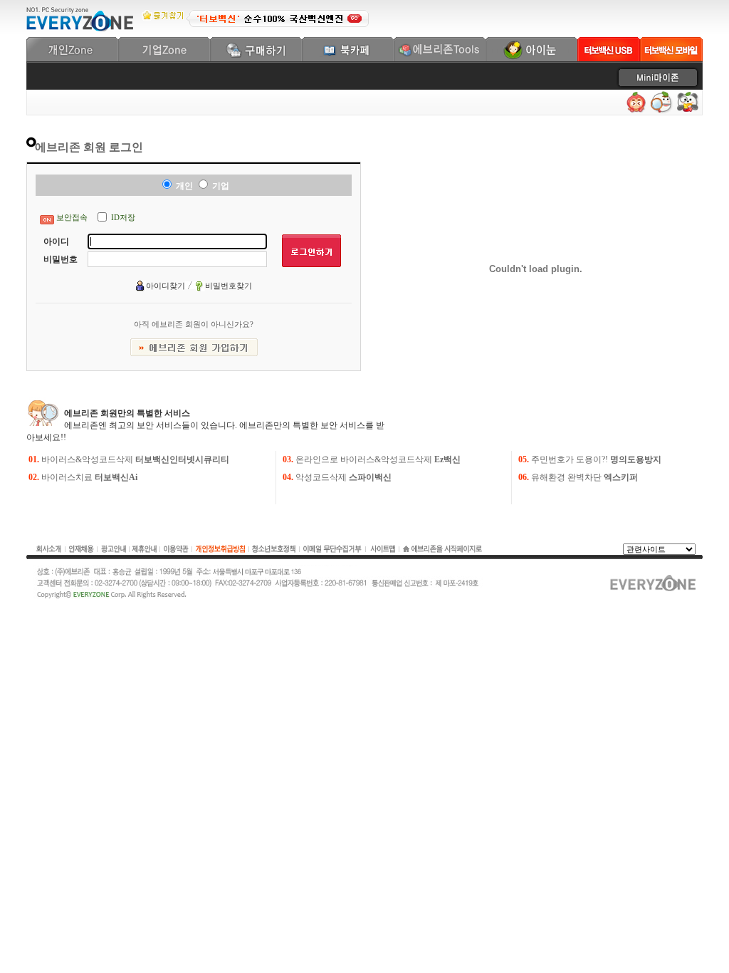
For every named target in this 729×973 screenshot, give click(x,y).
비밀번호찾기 (228, 285)
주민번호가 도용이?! (596, 459)
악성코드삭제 (343, 477)
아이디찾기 (165, 285)
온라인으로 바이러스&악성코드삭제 (378, 459)
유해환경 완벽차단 (584, 477)
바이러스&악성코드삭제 (135, 459)
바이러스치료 (89, 477)
